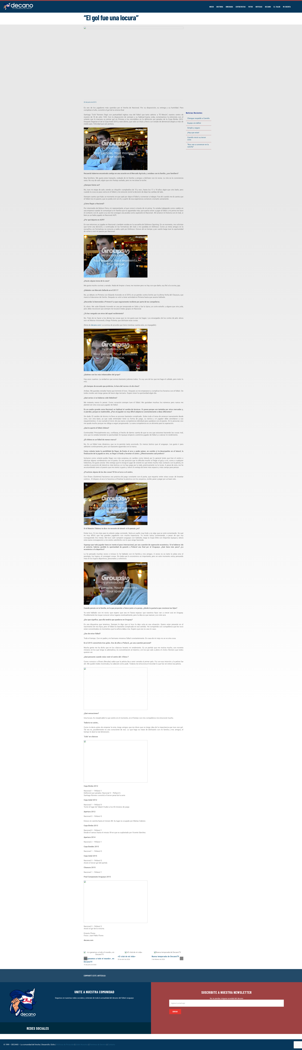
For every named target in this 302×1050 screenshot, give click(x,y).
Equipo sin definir (194, 123)
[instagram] (109, 1028)
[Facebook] (201, 975)
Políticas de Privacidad (65, 1045)
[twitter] (105, 1028)
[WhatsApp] (212, 975)
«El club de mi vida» (127, 956)
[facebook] (102, 1028)
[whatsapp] (113, 1028)
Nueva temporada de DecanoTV (165, 956)
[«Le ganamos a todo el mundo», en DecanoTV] (99, 953)
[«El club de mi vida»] (133, 952)
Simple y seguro (193, 128)
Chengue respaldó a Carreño (198, 118)
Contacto (111, 1045)
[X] (205, 975)
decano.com (96, 325)
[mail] (124, 1028)
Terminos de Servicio (98, 1045)
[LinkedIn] (209, 975)
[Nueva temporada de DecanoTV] (167, 952)
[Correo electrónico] (216, 975)
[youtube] (121, 1028)
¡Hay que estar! (193, 133)
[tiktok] (117, 1028)
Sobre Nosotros (82, 1045)
